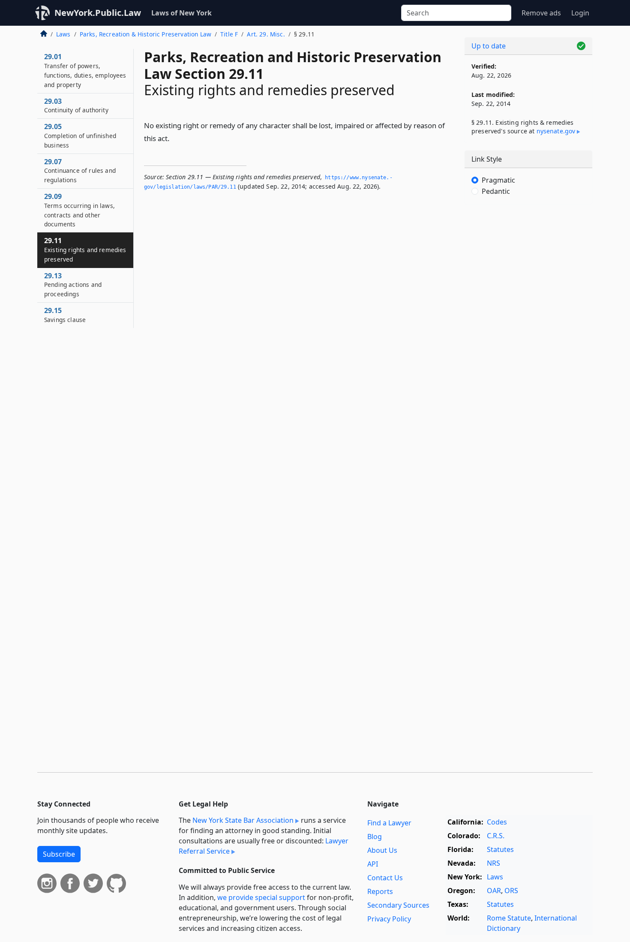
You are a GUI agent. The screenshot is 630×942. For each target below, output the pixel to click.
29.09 (79, 210)
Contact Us (385, 877)
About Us (382, 850)
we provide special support (261, 897)
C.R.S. (495, 835)
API (372, 864)
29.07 (80, 170)
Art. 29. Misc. (266, 34)
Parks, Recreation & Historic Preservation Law (145, 34)
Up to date (488, 46)
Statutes (500, 849)
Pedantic (496, 191)
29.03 (76, 105)
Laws (63, 34)
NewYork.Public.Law (97, 12)
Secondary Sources (398, 905)
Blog (374, 836)
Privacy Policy (389, 919)
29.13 (73, 284)
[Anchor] (174, 137)
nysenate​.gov (556, 131)
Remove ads (541, 13)
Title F (229, 34)
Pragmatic (498, 180)
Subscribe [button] (59, 854)
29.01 (85, 70)
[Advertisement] (528, 345)
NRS (493, 863)
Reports (380, 891)
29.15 (65, 315)
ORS (511, 890)
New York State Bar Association (243, 820)
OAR (494, 890)
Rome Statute (509, 918)
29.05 (80, 135)
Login (580, 13)
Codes (497, 822)
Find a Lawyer (389, 823)
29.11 (85, 249)
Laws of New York (181, 13)
